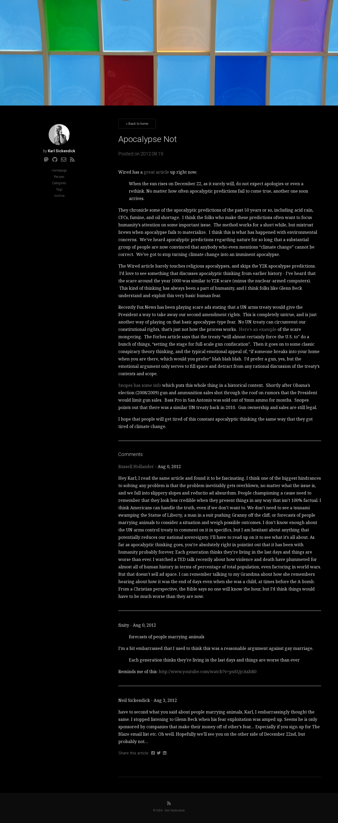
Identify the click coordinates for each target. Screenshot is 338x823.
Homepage (59, 170)
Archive (59, 196)
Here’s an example (257, 329)
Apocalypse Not (147, 139)
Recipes (59, 177)
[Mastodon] (46, 160)
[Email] (64, 160)
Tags (59, 189)
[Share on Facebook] (153, 753)
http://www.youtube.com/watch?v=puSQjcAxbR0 (207, 671)
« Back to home (137, 124)
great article (156, 172)
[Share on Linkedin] (164, 753)
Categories (59, 183)
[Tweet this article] (159, 753)
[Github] (55, 160)
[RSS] (72, 160)
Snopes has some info (139, 385)
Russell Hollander (136, 466)
